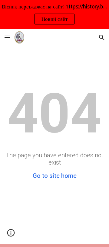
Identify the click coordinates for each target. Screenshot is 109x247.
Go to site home (55, 175)
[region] (54, 14)
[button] (7, 37)
